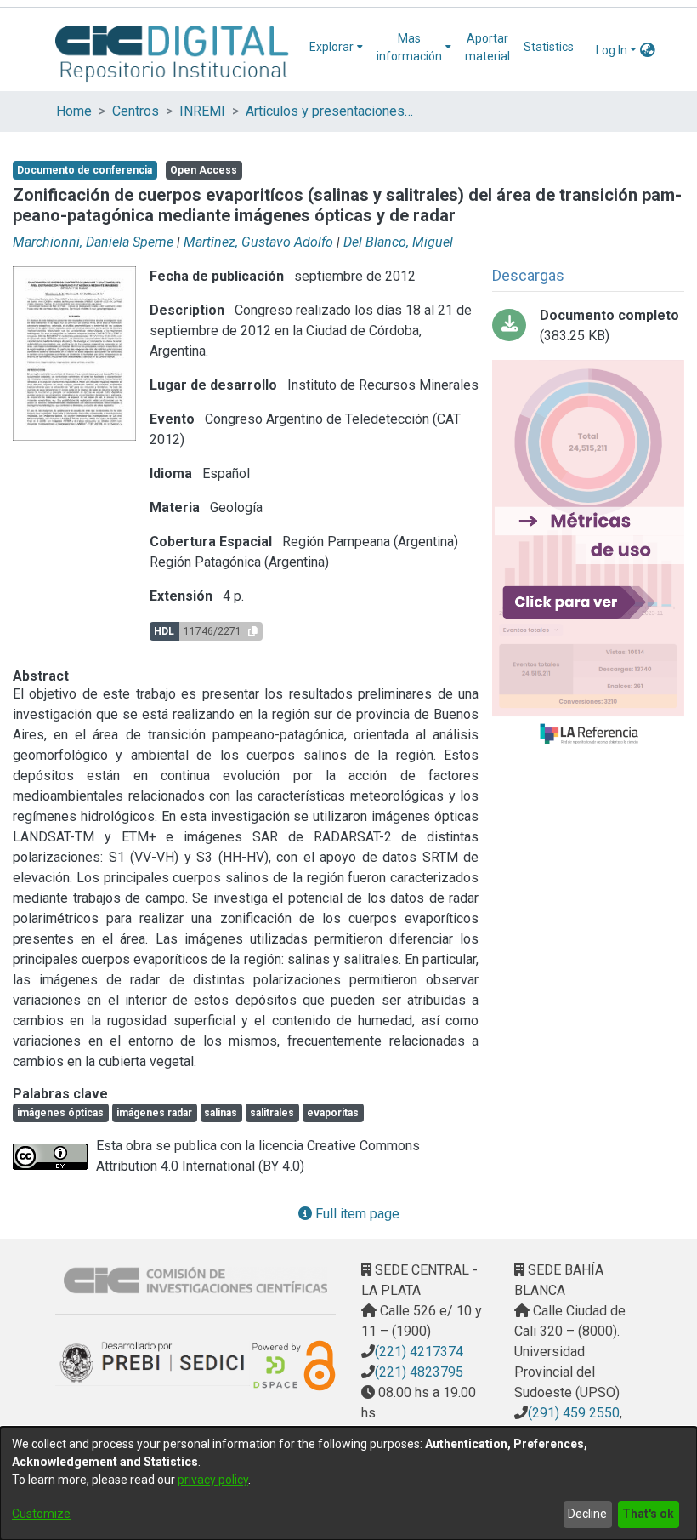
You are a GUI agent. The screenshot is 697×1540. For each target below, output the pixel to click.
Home (74, 111)
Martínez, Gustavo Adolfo (258, 242)
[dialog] (348, 1483)
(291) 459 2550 (574, 1413)
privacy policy (213, 1479)
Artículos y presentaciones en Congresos (331, 111)
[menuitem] (336, 47)
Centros (135, 111)
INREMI (202, 111)
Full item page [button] (356, 1214)
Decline (587, 1513)
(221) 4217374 (419, 1351)
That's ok (648, 1513)
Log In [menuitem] (611, 50)
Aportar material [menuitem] (487, 47)
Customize (41, 1513)
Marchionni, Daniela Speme (93, 242)
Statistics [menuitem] (549, 47)
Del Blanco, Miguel (398, 242)
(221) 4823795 (419, 1372)
